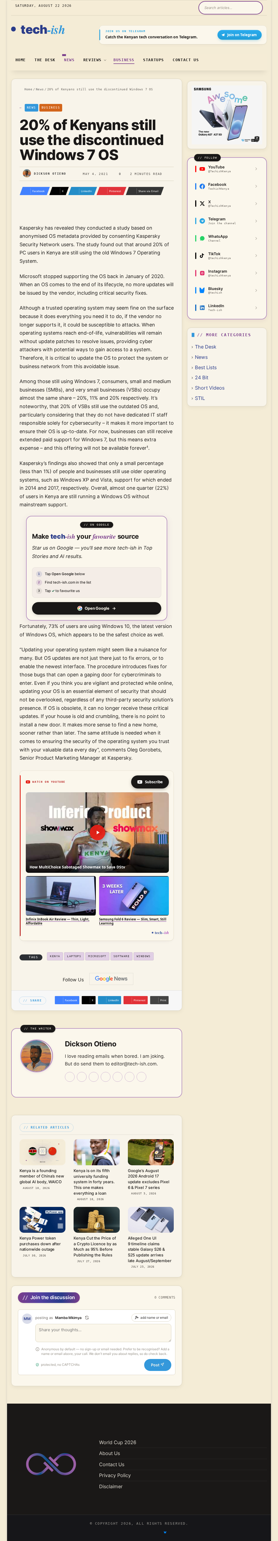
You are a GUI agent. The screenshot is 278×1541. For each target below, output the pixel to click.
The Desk (44, 60)
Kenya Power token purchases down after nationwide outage (40, 1244)
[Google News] (111, 979)
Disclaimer (111, 1486)
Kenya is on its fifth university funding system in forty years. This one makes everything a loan (94, 1182)
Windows (144, 956)
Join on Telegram (242, 34)
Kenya (55, 956)
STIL (200, 398)
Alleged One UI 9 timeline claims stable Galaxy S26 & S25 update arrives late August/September (150, 1249)
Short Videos (210, 388)
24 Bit (201, 377)
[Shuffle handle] (87, 1317)
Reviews (92, 60)
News (69, 60)
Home (20, 60)
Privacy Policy (115, 1475)
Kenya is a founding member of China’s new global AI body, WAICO (42, 1176)
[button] (97, 832)
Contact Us (186, 60)
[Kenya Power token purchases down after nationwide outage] (43, 1220)
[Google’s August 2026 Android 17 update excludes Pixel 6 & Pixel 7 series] (151, 1152)
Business (123, 60)
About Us (109, 1453)
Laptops (74, 956)
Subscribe (154, 781)
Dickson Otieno (50, 173)
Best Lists (206, 367)
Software (121, 956)
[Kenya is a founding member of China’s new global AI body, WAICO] (43, 1152)
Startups (153, 60)
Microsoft (97, 956)
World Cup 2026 (117, 1442)
